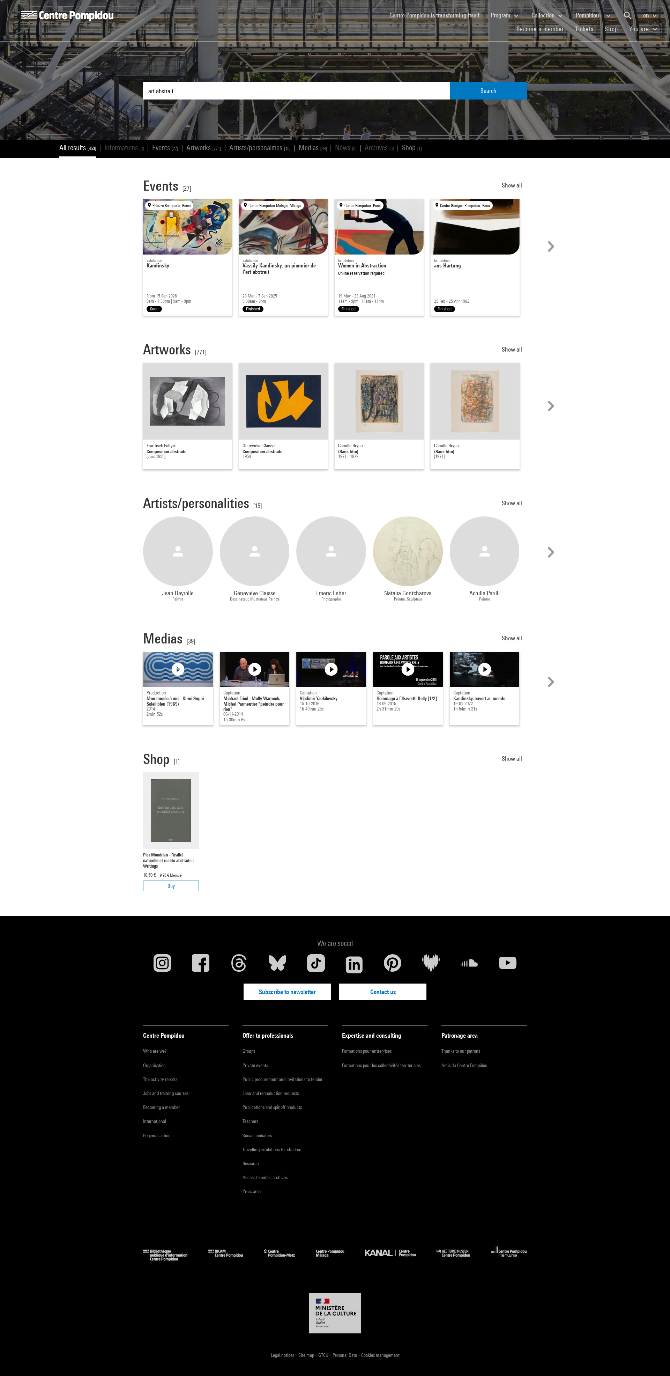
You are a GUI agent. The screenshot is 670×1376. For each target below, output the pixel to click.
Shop (614, 28)
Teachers (250, 1121)
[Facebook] (200, 964)
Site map (306, 1355)
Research (251, 1163)
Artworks (203, 147)
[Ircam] (230, 1259)
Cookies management (380, 1355)
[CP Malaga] (335, 1259)
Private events (255, 1065)
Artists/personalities (259, 147)
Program (501, 15)
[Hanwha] (509, 1259)
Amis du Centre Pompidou (464, 1065)
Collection (543, 15)
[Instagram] (162, 964)
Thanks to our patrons (460, 1051)
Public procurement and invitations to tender (282, 1079)
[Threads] (239, 964)
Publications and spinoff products (272, 1107)
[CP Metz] (284, 1259)
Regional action (157, 1135)
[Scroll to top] (653, 1359)
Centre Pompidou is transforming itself (437, 15)
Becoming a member (161, 1107)
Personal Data (345, 1355)
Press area (252, 1191)
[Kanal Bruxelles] (395, 1259)
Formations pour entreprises (367, 1051)
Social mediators (257, 1135)
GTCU (323, 1355)
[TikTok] (316, 964)
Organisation (154, 1065)
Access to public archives (265, 1177)
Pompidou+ (590, 15)
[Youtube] (508, 964)
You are (640, 28)
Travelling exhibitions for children (272, 1149)
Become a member (543, 28)
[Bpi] (170, 1259)
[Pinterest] (392, 964)
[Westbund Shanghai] (459, 1259)
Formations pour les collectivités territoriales (381, 1065)
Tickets (584, 28)
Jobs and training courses (165, 1093)
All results (77, 147)
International (154, 1121)
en (646, 15)
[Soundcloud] (469, 964)
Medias (313, 147)
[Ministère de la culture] (335, 1313)
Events (165, 147)
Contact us (383, 991)
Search (489, 90)
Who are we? (154, 1051)
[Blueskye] (277, 964)
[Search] (628, 16)
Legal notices (283, 1355)
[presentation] (550, 246)
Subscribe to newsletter (287, 991)
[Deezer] (431, 964)
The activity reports (160, 1079)
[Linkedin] (354, 964)
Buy (171, 886)
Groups (249, 1051)
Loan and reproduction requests (271, 1093)
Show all (512, 185)
